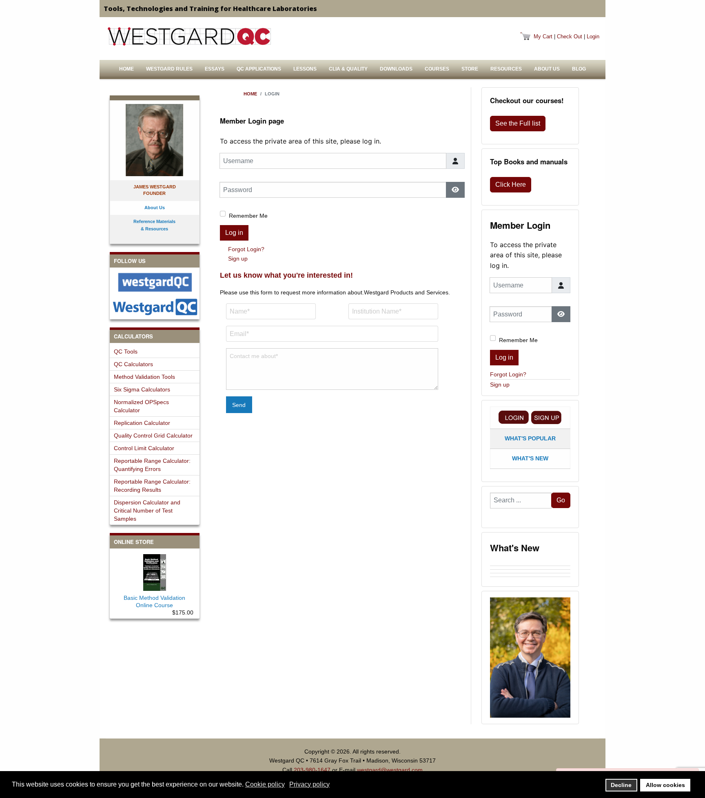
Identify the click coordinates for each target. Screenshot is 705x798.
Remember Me (248, 215)
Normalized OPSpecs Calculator (141, 406)
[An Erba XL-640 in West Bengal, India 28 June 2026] (530, 575)
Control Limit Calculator (144, 448)
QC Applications (259, 69)
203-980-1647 (312, 770)
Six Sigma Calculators (142, 389)
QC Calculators (133, 364)
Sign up (238, 258)
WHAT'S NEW (530, 458)
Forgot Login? (246, 249)
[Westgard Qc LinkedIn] (155, 306)
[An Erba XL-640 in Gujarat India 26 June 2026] (530, 578)
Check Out (569, 36)
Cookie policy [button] (265, 784)
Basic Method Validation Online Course (154, 601)
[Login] (513, 417)
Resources (506, 69)
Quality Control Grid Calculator (153, 435)
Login (593, 36)
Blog (579, 69)
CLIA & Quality (348, 69)
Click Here (510, 184)
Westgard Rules (169, 69)
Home (126, 69)
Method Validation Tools (144, 377)
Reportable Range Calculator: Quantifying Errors (152, 465)
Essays (214, 69)
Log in (234, 232)
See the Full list (517, 123)
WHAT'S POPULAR (530, 438)
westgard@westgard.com (390, 770)
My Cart (543, 36)
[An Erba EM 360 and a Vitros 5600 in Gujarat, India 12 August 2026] (530, 564)
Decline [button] (621, 785)
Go (560, 500)
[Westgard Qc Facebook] (155, 282)
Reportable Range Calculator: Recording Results (152, 485)
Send (239, 405)
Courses (437, 69)
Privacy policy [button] (309, 784)
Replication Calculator (142, 423)
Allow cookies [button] (665, 785)
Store (469, 69)
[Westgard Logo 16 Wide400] (189, 36)
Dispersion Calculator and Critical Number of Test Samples (147, 510)
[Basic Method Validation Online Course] (154, 571)
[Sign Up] (546, 417)
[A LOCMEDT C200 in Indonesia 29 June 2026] (530, 571)
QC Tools (125, 351)
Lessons (305, 69)
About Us (547, 69)
